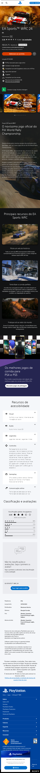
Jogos (8, 695)
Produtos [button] (6, 719)
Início (4, 695)
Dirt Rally (5, 145)
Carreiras (5, 704)
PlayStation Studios (8, 707)
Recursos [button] (6, 731)
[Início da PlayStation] (20, 3)
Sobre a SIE (6, 702)
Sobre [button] (5, 699)
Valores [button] (5, 723)
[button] (12, 82)
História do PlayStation (9, 714)
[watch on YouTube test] (32, 110)
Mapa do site (34, 765)
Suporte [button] (5, 727)
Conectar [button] (6, 735)
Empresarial (6, 711)
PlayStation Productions (9, 709)
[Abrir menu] (2, 3)
